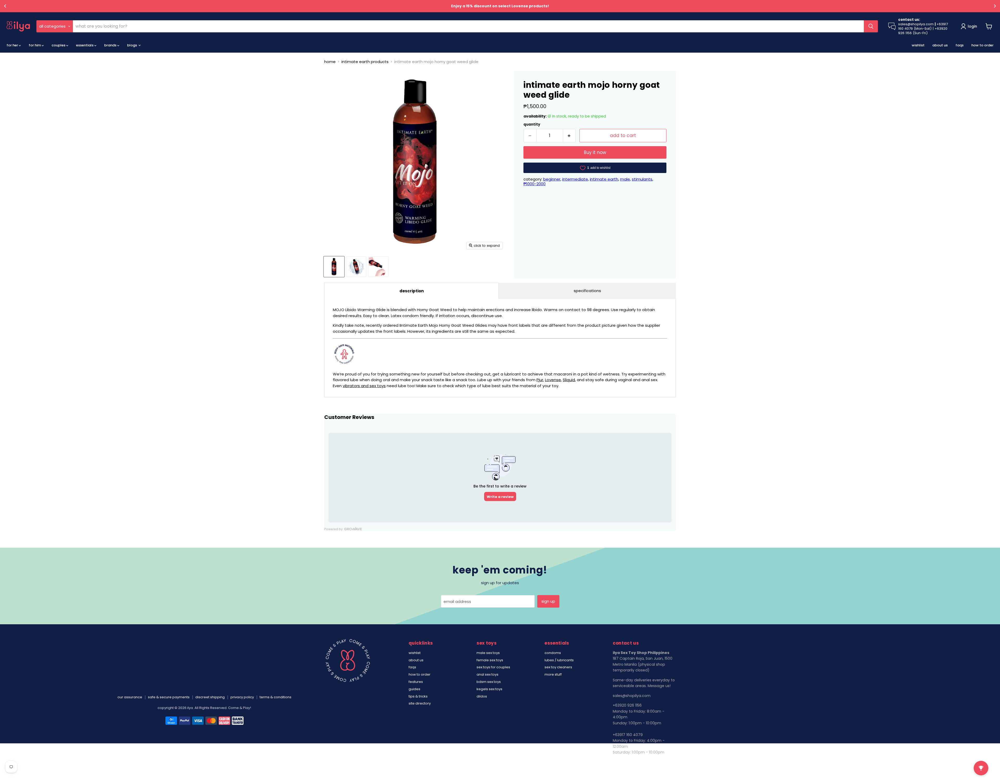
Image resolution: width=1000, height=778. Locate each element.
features (416, 681)
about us (940, 45)
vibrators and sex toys (364, 385)
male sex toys (488, 652)
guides (414, 689)
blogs (132, 45)
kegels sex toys (489, 689)
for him (35, 45)
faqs (959, 45)
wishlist (918, 45)
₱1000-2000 (534, 184)
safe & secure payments (169, 697)
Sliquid (569, 379)
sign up (548, 601)
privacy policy (242, 697)
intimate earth (604, 179)
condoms (553, 652)
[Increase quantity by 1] (569, 135)
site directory (420, 703)
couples (59, 45)
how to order (982, 45)
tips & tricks (418, 696)
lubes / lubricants (559, 660)
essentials (85, 45)
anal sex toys (487, 674)
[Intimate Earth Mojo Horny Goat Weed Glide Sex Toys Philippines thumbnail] (334, 266)
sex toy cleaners (558, 667)
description (411, 291)
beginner (551, 179)
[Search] (871, 26)
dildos (482, 696)
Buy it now (595, 152)
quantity (531, 124)
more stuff (553, 674)
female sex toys (490, 660)
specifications (587, 290)
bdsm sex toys (489, 681)
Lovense (553, 379)
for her (13, 45)
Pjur (539, 379)
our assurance (129, 697)
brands (110, 45)
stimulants (642, 179)
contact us (623, 762)
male (625, 179)
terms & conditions (275, 697)
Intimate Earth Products (365, 61)
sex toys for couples (493, 667)
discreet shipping (210, 697)
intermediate (575, 179)
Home (330, 61)
